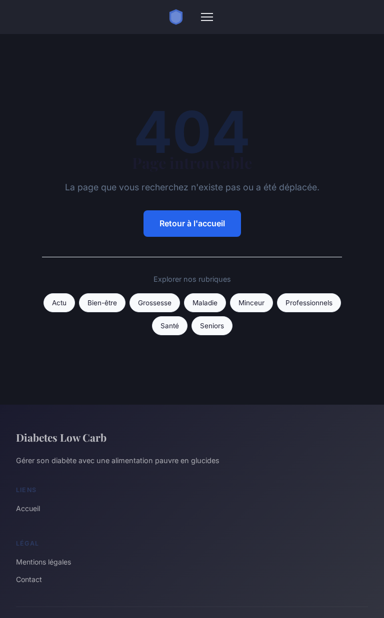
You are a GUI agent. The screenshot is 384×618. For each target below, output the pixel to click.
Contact (29, 579)
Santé (169, 326)
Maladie (205, 303)
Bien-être (102, 303)
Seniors (212, 326)
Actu (59, 303)
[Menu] (207, 17)
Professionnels (309, 303)
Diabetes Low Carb (61, 437)
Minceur (251, 303)
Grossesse (155, 303)
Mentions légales (43, 562)
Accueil (28, 508)
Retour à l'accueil (192, 223)
